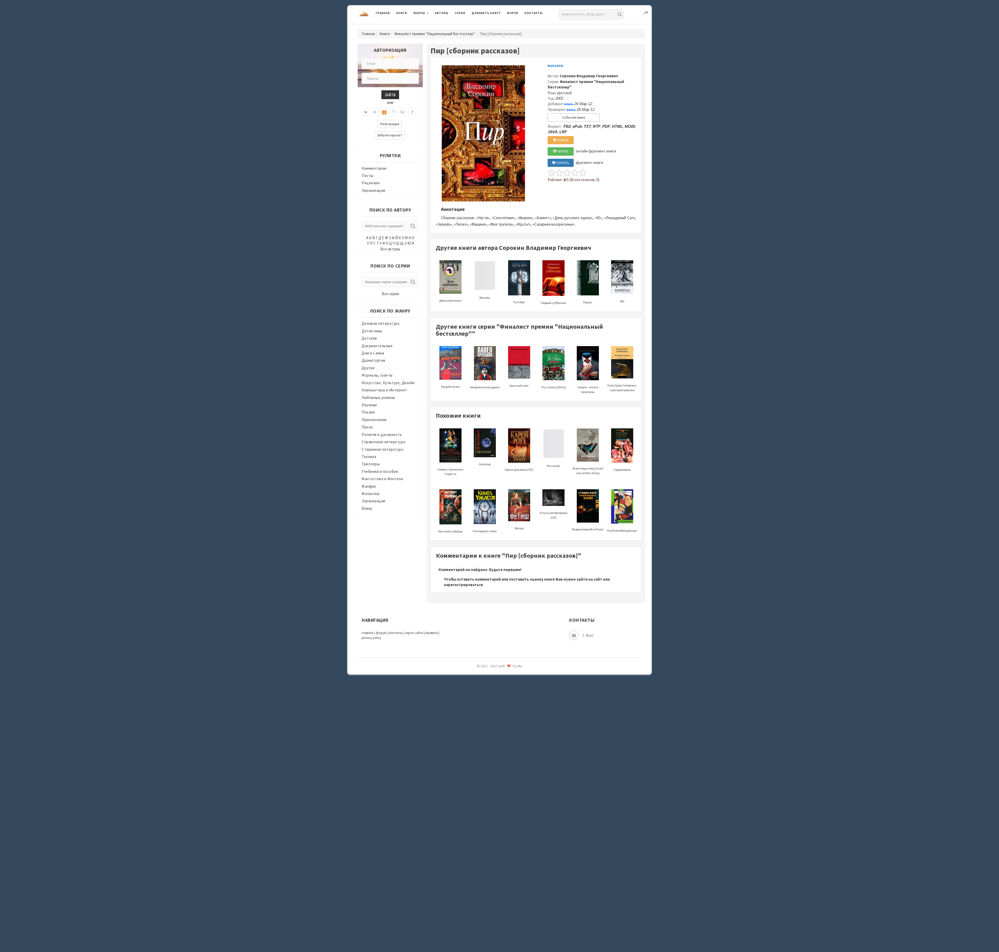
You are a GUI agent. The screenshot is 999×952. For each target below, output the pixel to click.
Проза (367, 426)
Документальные (377, 345)
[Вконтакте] (365, 112)
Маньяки (555, 66)
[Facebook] (412, 112)
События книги (573, 117)
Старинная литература (382, 449)
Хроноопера (482, 876)
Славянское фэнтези (491, 759)
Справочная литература (383, 441)
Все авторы (390, 248)
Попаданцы (482, 678)
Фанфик (369, 486)
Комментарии (374, 168)
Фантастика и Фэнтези (382, 478)
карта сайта (414, 633)
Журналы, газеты (377, 375)
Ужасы (478, 841)
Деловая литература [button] (432, 26)
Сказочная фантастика (493, 748)
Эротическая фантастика (495, 911)
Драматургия (373, 360)
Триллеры (371, 463)
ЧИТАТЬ (562, 151)
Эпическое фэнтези (490, 899)
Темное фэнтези (487, 818)
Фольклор (371, 493)
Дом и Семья (373, 353)
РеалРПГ (479, 725)
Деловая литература (490, 26)
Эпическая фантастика (493, 888)
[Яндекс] (394, 112)
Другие (368, 367)
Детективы (372, 330)
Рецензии (371, 182)
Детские (369, 338)
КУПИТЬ (562, 140)
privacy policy (371, 638)
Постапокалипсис (488, 701)
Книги (401, 13)
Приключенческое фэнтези (497, 713)
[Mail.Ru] (375, 112)
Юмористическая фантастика (499, 934)
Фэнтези (480, 864)
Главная (383, 13)
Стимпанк (481, 806)
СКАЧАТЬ (562, 163)
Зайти (390, 94)
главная (367, 633)
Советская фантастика (493, 771)
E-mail (587, 635)
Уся (475, 853)
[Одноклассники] (384, 112)
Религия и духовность (382, 434)
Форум (512, 13)
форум (381, 633)
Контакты (533, 13)
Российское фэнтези (491, 736)
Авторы (442, 13)
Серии (460, 13)
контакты (395, 633)
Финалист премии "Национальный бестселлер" (434, 33)
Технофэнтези (485, 830)
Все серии (390, 293)
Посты (367, 175)
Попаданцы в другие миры (496, 690)
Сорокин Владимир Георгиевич (589, 75)
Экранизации (374, 190)
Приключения (374, 419)
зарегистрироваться (463, 584)
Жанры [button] (419, 13)
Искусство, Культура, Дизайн (388, 382)
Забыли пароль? (389, 135)
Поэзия (368, 412)
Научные (369, 404)
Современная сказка (490, 783)
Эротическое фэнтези (492, 922)
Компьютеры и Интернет (384, 390)
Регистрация (389, 124)
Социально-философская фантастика (506, 794)
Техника (369, 456)
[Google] (403, 112)
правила (431, 633)
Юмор (367, 508)
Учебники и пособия (380, 471)
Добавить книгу (486, 13)
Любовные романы (378, 397)
